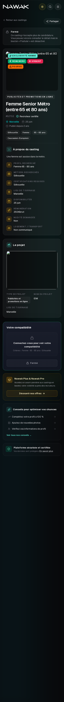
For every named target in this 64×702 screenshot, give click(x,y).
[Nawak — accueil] (16, 7)
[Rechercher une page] (50, 7)
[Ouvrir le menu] (58, 7)
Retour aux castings (16, 20)
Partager (54, 21)
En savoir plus (46, 451)
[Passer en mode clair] (42, 7)
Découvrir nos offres (30, 393)
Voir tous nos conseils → (19, 435)
